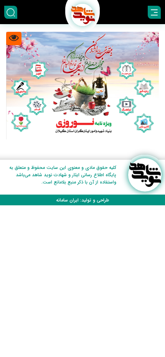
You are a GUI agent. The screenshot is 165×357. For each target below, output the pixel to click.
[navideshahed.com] (145, 175)
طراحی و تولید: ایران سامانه (82, 200)
